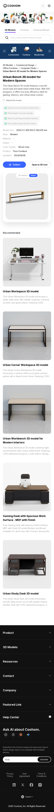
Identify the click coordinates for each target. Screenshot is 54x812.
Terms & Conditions (41, 774)
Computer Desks (28, 68)
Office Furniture (10, 68)
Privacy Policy (10, 774)
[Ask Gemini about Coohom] (28, 735)
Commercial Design (25, 65)
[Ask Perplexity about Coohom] (13, 735)
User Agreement (24, 774)
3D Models (10, 30)
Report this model (13, 100)
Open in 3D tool (39, 164)
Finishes (24, 30)
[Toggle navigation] (49, 6)
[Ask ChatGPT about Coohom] (6, 735)
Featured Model (41, 30)
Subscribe (44, 759)
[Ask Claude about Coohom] (21, 735)
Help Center (11, 717)
